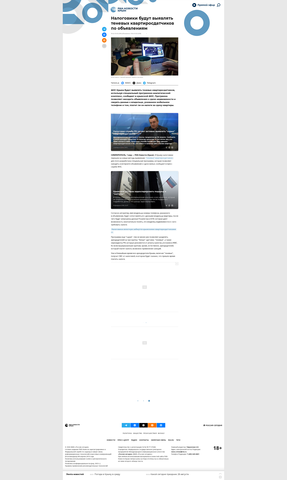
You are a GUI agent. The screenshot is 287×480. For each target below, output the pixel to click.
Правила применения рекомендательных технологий (86, 466)
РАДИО (134, 440)
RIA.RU (171, 440)
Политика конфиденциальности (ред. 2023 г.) (82, 463)
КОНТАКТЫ (144, 440)
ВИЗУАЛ (161, 433)
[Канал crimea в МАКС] (161, 425)
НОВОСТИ (111, 440)
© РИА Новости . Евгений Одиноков (121, 77)
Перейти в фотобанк (137, 77)
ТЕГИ (178, 440)
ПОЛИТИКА (127, 433)
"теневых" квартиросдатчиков (159, 158)
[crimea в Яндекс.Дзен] (143, 425)
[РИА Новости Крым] (124, 9)
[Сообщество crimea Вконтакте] (134, 425)
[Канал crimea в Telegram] (126, 425)
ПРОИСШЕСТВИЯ (150, 433)
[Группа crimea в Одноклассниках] (152, 425)
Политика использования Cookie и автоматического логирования (86, 460)
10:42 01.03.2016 (116, 33)
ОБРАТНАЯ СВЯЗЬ (158, 440)
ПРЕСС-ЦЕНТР (123, 440)
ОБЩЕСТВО (137, 433)
